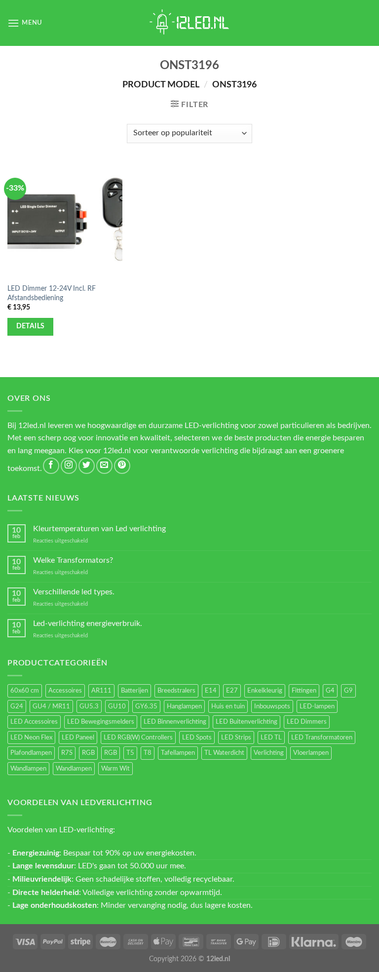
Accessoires (65, 691)
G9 (348, 691)
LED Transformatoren (321, 737)
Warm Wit (115, 769)
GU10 (117, 706)
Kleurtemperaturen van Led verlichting (99, 529)
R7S (67, 753)
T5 (130, 753)
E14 (211, 691)
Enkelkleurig (264, 691)
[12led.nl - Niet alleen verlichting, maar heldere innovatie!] (189, 22)
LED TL (271, 737)
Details (30, 326)
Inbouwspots (272, 706)
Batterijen (134, 691)
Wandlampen (28, 769)
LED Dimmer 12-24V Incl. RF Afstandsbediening (51, 293)
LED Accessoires (34, 722)
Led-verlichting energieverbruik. (87, 623)
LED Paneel (78, 737)
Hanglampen (184, 706)
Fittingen (304, 691)
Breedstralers (176, 691)
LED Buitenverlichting (246, 722)
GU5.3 (89, 706)
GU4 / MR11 (51, 706)
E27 (232, 691)
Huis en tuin (228, 706)
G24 (16, 706)
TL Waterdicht (224, 753)
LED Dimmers (307, 722)
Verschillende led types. (73, 592)
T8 (148, 753)
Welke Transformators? (73, 560)
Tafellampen (178, 753)
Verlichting (269, 753)
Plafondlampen (31, 753)
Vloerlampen (311, 753)
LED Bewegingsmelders (100, 722)
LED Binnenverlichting (175, 722)
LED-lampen (317, 706)
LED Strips (236, 737)
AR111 (101, 691)
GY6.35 (146, 706)
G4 (330, 691)
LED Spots (197, 737)
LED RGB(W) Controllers (138, 737)
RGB (88, 753)
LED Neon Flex (31, 737)
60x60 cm (24, 691)
